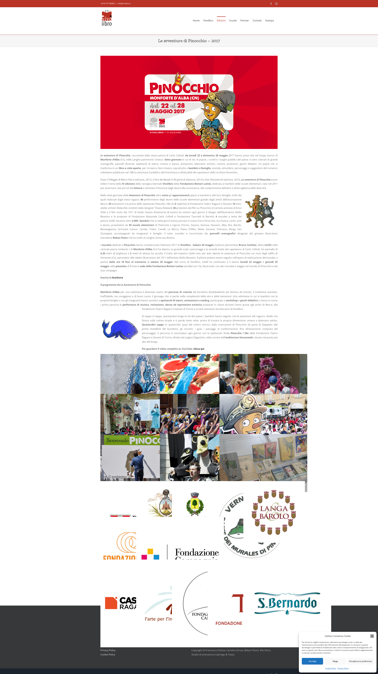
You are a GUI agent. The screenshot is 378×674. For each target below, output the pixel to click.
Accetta (312, 661)
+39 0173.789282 (107, 3)
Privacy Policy (343, 668)
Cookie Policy (330, 668)
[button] (372, 636)
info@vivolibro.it (124, 3)
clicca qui (198, 348)
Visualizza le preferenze (360, 661)
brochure (117, 277)
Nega (335, 661)
